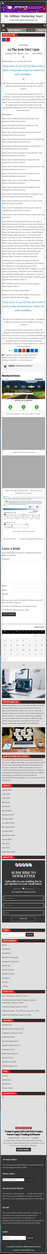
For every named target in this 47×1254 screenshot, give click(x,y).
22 (36, 650)
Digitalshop (6, 949)
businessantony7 (11, 53)
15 (36, 645)
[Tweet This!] (15, 350)
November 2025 (8, 827)
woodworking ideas (29, 355)
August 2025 (7, 839)
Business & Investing (10, 957)
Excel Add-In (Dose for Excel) (23, 531)
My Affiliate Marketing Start (23, 16)
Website (5, 594)
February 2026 (8, 815)
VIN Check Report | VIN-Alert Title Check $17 (23, 414)
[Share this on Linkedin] (36, 350)
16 (42, 645)
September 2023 (8, 852)
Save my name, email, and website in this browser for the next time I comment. (22, 601)
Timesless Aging (8, 1007)
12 (17, 645)
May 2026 (6, 802)
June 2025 (6, 848)
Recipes (5, 982)
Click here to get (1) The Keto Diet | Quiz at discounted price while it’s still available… (24, 70)
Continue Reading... (23, 1149)
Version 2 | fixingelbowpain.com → (32, 539)
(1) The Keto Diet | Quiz (23, 49)
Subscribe (23, 918)
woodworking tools (25, 360)
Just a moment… (8, 996)
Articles (5, 986)
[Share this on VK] (28, 350)
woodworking (15, 355)
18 (11, 650)
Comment (6, 559)
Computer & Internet (10, 961)
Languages (6, 978)
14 (29, 645)
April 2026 (6, 806)
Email (4, 590)
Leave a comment (37, 53)
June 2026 (6, 798)
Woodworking (23, 45)
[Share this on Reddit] (24, 350)
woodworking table (9, 360)
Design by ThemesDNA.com (23, 1250)
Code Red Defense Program (23, 452)
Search (29, 1180)
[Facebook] (42, 25)
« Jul (23, 665)
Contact (5, 1076)
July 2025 (6, 843)
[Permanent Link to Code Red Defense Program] (23, 433)
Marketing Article (9, 1054)
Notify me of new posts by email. (16, 610)
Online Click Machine (10, 1015)
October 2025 (7, 831)
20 (23, 650)
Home (4, 945)
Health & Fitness (8, 974)
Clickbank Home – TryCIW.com (14, 1011)
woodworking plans (9, 357)
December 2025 (8, 823)
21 (29, 650)
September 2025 (8, 835)
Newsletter (6, 1084)
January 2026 (7, 819)
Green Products (8, 970)
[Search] (45, 25)
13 (23, 645)
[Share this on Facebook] (20, 350)
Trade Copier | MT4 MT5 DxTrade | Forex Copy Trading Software (23, 1133)
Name (5, 586)
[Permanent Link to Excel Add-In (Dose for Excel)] (23, 512)
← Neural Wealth (8, 539)
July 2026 (6, 794)
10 (5, 645)
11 (11, 645)
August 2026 (7, 790)
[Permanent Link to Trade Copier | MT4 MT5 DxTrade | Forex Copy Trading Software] (23, 1111)
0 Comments (35, 1138)
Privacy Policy (7, 1088)
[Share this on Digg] (32, 350)
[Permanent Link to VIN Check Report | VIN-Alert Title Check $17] (23, 395)
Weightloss (6, 953)
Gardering (6, 966)
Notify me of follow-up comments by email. (20, 606)
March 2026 (6, 811)
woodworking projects (27, 357)
